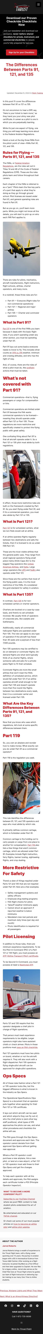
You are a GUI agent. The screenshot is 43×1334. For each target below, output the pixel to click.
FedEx (33, 570)
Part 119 (31, 845)
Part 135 (17, 601)
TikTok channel (10, 1216)
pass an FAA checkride (27, 1047)
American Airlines (11, 567)
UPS (24, 570)
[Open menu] (21, 1322)
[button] (21, 52)
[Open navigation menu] (38, 4)
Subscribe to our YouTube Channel (19, 1199)
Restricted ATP (26, 965)
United (30, 564)
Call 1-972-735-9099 (21, 1316)
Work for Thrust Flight (21, 1329)
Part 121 (6, 528)
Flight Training (37, 93)
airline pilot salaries (21, 1227)
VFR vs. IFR (17, 353)
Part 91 (6, 328)
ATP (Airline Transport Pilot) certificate (20, 956)
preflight (30, 367)
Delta (26, 567)
